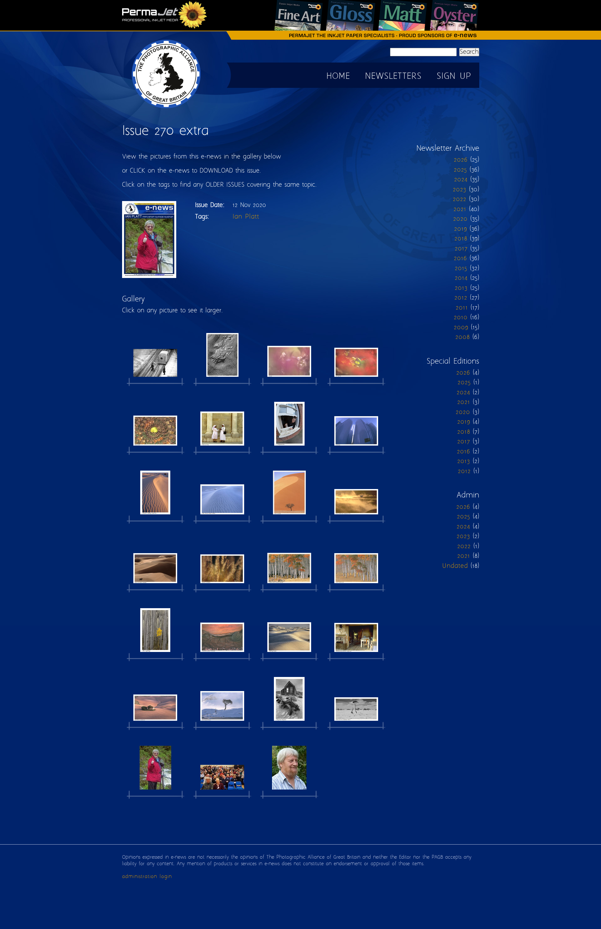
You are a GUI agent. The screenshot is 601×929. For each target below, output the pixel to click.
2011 (462, 307)
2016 (460, 258)
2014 (461, 278)
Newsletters (393, 76)
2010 (461, 317)
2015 (461, 268)
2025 (460, 170)
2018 (461, 238)
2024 (461, 179)
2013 (461, 288)
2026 (461, 160)
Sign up (454, 76)
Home (338, 76)
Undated (455, 566)
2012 (461, 297)
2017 (461, 248)
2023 (459, 189)
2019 (460, 229)
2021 (460, 209)
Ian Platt (246, 216)
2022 (459, 199)
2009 (461, 327)
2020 (460, 219)
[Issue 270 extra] (155, 354)
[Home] (166, 108)
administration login (147, 877)
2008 (462, 337)
